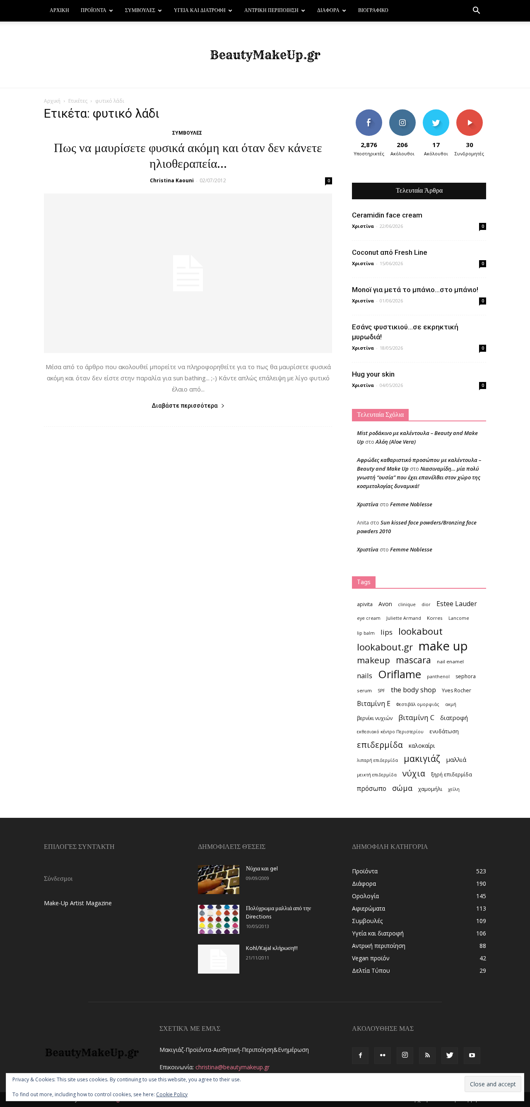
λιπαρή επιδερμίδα (377, 760)
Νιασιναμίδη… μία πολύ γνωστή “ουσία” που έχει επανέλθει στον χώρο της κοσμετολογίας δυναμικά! (418, 477)
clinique (407, 604)
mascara (413, 659)
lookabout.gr (385, 647)
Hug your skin (373, 374)
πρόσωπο (371, 788)
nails (364, 675)
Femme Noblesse (411, 504)
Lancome (458, 618)
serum (364, 690)
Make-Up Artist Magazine (78, 903)
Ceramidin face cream (387, 215)
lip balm (366, 633)
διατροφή (454, 717)
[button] (476, 11)
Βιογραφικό (373, 11)
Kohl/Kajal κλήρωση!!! (272, 948)
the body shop (413, 689)
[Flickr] (382, 1055)
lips (387, 632)
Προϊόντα (93, 11)
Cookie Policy (172, 1094)
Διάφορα (328, 11)
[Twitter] (449, 1055)
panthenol (438, 676)
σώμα (402, 787)
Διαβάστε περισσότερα (185, 405)
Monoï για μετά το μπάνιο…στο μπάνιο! (415, 289)
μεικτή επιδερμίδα (377, 775)
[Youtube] (472, 1055)
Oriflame (399, 674)
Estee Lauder (456, 603)
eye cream (369, 618)
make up (443, 646)
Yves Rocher (456, 690)
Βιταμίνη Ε (373, 703)
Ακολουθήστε (403, 112)
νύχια (413, 773)
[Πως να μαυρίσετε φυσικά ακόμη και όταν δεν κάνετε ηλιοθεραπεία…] (188, 273)
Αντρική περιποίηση (271, 11)
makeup (373, 660)
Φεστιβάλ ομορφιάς (417, 704)
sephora (465, 676)
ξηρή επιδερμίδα (451, 774)
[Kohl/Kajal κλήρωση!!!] (218, 959)
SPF (381, 691)
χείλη (454, 789)
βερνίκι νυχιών (375, 718)
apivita (365, 604)
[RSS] (427, 1055)
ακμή (450, 704)
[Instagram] (405, 1055)
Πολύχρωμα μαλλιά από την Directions (278, 913)
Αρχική (59, 11)
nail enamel (450, 661)
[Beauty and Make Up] (265, 55)
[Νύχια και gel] (218, 879)
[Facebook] (360, 1055)
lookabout (420, 631)
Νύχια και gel (262, 869)
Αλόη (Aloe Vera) (396, 441)
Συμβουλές (140, 11)
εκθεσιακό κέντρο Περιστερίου (390, 732)
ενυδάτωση (444, 731)
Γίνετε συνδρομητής (472, 115)
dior (426, 604)
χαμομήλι (430, 789)
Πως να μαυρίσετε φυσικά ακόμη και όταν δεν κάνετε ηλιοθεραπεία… (188, 156)
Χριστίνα (363, 226)
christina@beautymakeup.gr (232, 1067)
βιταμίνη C (416, 717)
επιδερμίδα (380, 744)
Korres (435, 618)
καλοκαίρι (422, 745)
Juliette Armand (403, 618)
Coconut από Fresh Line (389, 252)
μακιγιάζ (422, 758)
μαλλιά (456, 759)
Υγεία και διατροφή (200, 11)
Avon (385, 604)
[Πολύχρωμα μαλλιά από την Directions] (218, 919)
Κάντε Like (369, 112)
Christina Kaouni (172, 180)
